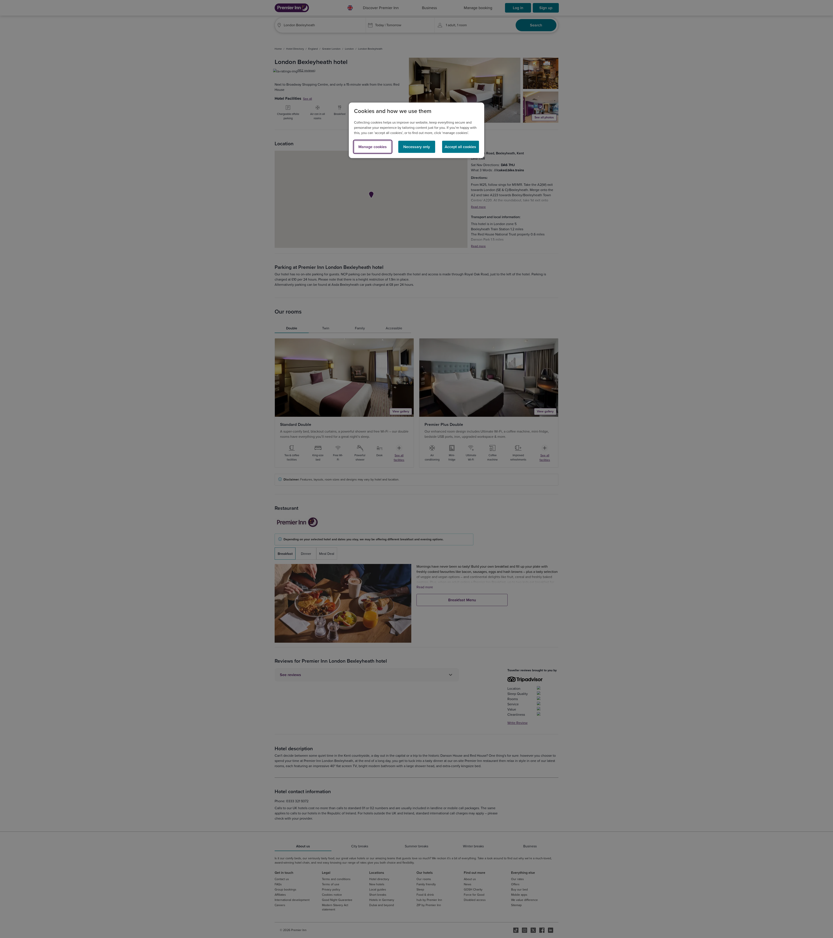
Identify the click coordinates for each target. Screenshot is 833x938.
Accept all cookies (460, 146)
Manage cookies (372, 146)
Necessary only (416, 146)
